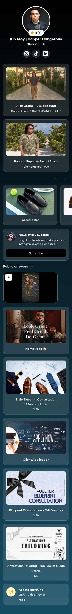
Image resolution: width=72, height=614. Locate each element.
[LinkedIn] (46, 54)
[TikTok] (36, 54)
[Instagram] (26, 54)
